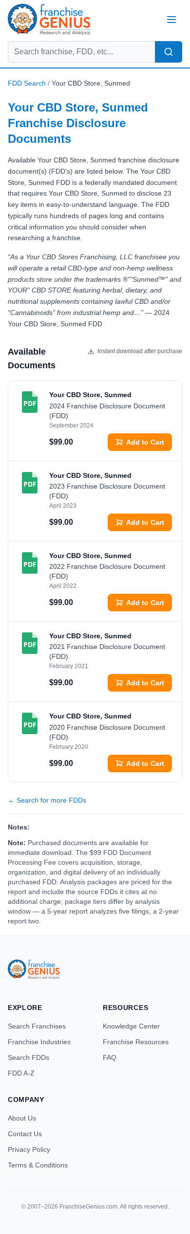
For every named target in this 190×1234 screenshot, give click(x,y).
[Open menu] (171, 19)
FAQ (109, 1057)
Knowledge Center (131, 1026)
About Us (22, 1118)
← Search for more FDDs (47, 800)
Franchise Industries (39, 1042)
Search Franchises (37, 1026)
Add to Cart (145, 442)
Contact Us (25, 1134)
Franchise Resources (136, 1042)
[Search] (168, 52)
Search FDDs (28, 1057)
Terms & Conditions (38, 1165)
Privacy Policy (29, 1149)
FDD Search (27, 83)
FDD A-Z (21, 1073)
